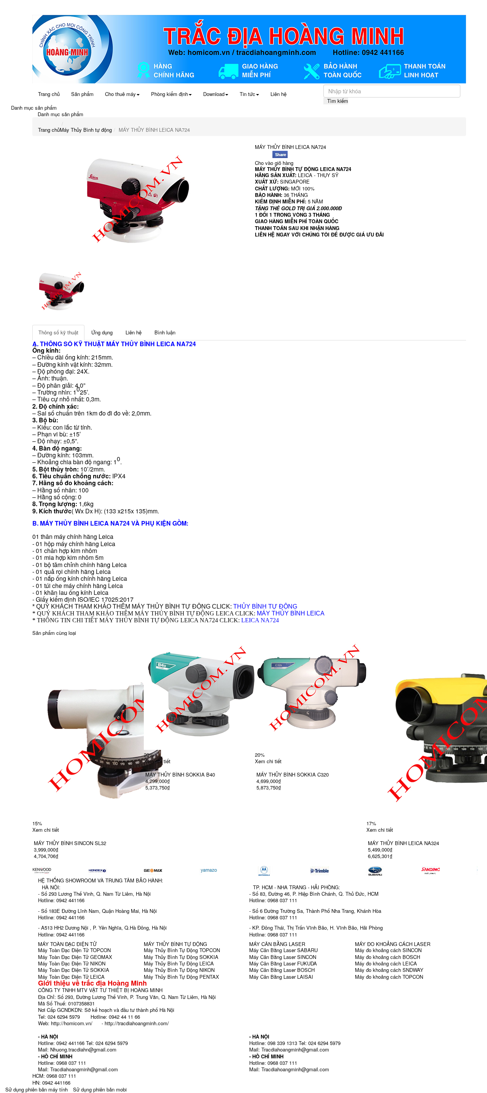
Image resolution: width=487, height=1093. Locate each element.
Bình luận (164, 332)
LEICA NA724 (260, 620)
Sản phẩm (82, 93)
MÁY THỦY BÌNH (274, 169)
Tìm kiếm (337, 100)
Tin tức (247, 93)
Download (213, 93)
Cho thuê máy (120, 93)
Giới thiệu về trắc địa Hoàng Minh (92, 983)
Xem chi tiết (45, 829)
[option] (138, 201)
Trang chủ (49, 93)
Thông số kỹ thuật (58, 332)
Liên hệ (278, 93)
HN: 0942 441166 (51, 1082)
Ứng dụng (102, 332)
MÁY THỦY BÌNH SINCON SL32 (70, 843)
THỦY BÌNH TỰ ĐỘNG (265, 606)
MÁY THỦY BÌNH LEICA (140, 343)
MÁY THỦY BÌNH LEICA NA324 (403, 843)
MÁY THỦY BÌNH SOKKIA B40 (180, 774)
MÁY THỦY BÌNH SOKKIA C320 (292, 774)
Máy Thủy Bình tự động (86, 129)
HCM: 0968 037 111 (54, 1075)
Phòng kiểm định (169, 93)
